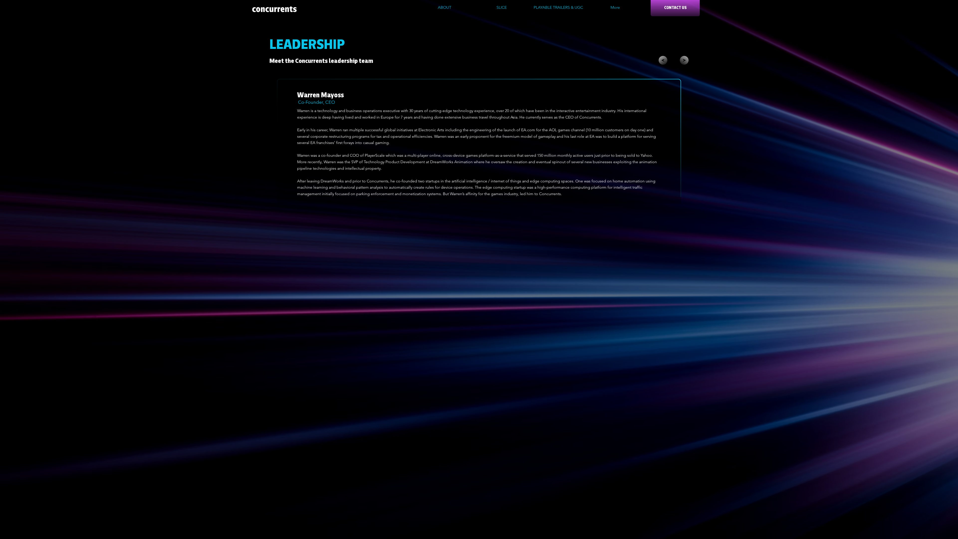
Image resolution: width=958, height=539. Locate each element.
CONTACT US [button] (675, 8)
